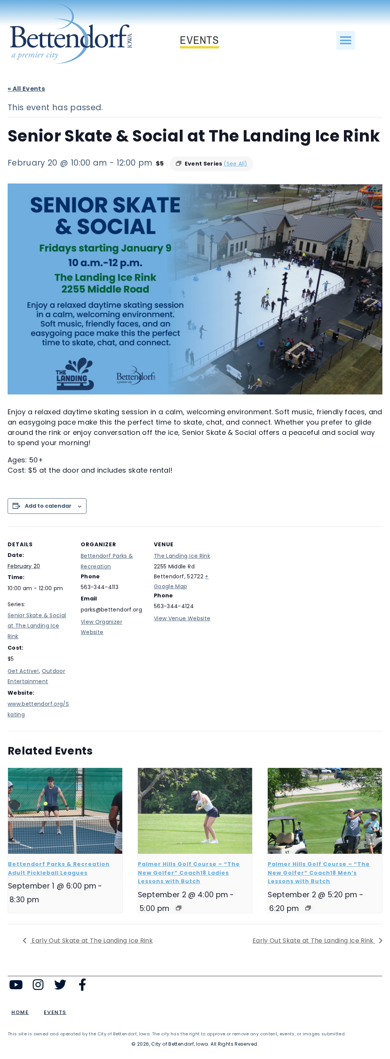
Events (55, 1012)
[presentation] (65, 811)
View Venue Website (182, 618)
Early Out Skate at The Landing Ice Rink (91, 940)
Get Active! (23, 671)
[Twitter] (60, 984)
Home (20, 1012)
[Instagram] (38, 984)
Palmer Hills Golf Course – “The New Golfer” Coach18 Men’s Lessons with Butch (319, 872)
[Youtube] (16, 984)
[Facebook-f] (82, 984)
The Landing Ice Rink (182, 556)
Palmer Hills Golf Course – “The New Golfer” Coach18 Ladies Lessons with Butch (189, 872)
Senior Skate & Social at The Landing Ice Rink (37, 626)
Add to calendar (48, 506)
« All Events (26, 88)
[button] (345, 40)
